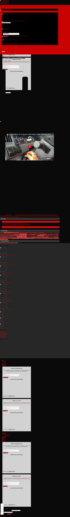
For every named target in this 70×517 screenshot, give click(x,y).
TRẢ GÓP (3, 47)
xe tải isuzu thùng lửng (8, 238)
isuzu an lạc (23, 234)
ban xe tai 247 (8, 232)
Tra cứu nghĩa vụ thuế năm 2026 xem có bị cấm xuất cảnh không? (13, 225)
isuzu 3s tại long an (16, 234)
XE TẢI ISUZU (9, 242)
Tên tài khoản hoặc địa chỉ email (5, 510)
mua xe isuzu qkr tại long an (49, 234)
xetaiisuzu (6, 242)
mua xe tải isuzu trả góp (21, 235)
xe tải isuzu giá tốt (51, 237)
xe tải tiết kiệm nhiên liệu (30, 238)
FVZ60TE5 (1, 242)
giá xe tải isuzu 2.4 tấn (5, 234)
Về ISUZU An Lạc (7, 10)
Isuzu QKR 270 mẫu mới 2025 (35, 215)
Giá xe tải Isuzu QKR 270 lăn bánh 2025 (32, 214)
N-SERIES (4, 364)
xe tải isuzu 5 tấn (15, 237)
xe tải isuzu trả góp (15, 238)
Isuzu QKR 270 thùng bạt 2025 (45, 215)
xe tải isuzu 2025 (22, 237)
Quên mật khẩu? (3, 515)
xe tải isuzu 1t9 (46, 235)
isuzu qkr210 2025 (38, 234)
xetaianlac (4, 242)
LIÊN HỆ (3, 53)
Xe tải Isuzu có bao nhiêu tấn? (28, 216)
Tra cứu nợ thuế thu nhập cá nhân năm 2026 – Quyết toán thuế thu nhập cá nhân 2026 (16, 224)
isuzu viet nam (43, 234)
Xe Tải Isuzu (40, 235)
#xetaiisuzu (2, 232)
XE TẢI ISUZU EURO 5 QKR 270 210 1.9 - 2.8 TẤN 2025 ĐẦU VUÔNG (46, 216)
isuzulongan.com (33, 234)
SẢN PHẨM (4, 11)
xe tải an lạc (12, 242)
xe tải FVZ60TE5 (16, 242)
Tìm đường (2, 506)
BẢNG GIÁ (4, 437)
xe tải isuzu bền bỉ (29, 237)
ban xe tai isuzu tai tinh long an (32, 232)
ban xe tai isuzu (15, 232)
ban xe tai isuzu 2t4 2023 (23, 232)
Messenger (2, 511)
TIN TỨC (3, 51)
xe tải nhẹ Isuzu (21, 238)
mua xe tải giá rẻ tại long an (4, 235)
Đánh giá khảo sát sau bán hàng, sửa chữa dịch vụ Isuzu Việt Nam (13, 228)
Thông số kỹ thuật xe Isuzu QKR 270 (16, 216)
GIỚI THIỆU (4, 7)
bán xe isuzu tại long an (40, 232)
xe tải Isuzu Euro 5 (45, 237)
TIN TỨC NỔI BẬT (8, 214)
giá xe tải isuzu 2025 (10, 234)
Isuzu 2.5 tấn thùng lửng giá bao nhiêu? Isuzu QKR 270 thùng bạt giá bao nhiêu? (15, 215)
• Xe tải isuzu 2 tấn (56, 238)
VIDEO (3, 49)
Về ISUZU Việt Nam (7, 9)
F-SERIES (3, 365)
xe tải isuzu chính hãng (36, 237)
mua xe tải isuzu (12, 235)
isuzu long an (28, 234)
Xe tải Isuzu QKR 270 (15, 217)
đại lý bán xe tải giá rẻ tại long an (38, 238)
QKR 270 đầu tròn (7, 216)
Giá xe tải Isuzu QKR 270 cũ (20, 214)
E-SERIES (4, 363)
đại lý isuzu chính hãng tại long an (47, 238)
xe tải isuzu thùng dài (3, 238)
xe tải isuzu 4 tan (10, 237)
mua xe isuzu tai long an (56, 234)
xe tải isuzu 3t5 (4, 237)
